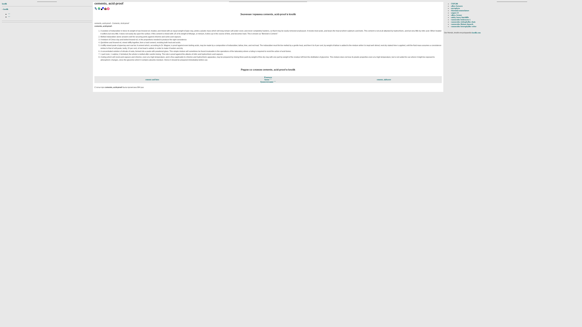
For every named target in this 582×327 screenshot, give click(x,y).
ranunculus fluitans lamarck (462, 24)
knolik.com (476, 33)
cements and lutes (152, 80)
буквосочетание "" (268, 82)
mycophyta (455, 8)
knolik (4, 4)
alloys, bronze (456, 15)
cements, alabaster (384, 80)
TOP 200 (454, 4)
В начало (268, 77)
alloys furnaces (457, 6)
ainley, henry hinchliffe (460, 17)
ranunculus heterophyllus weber (463, 26)
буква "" (268, 80)
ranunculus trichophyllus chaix (463, 22)
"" (9, 14)
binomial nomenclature (460, 11)
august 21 (455, 13)
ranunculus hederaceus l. (461, 20)
